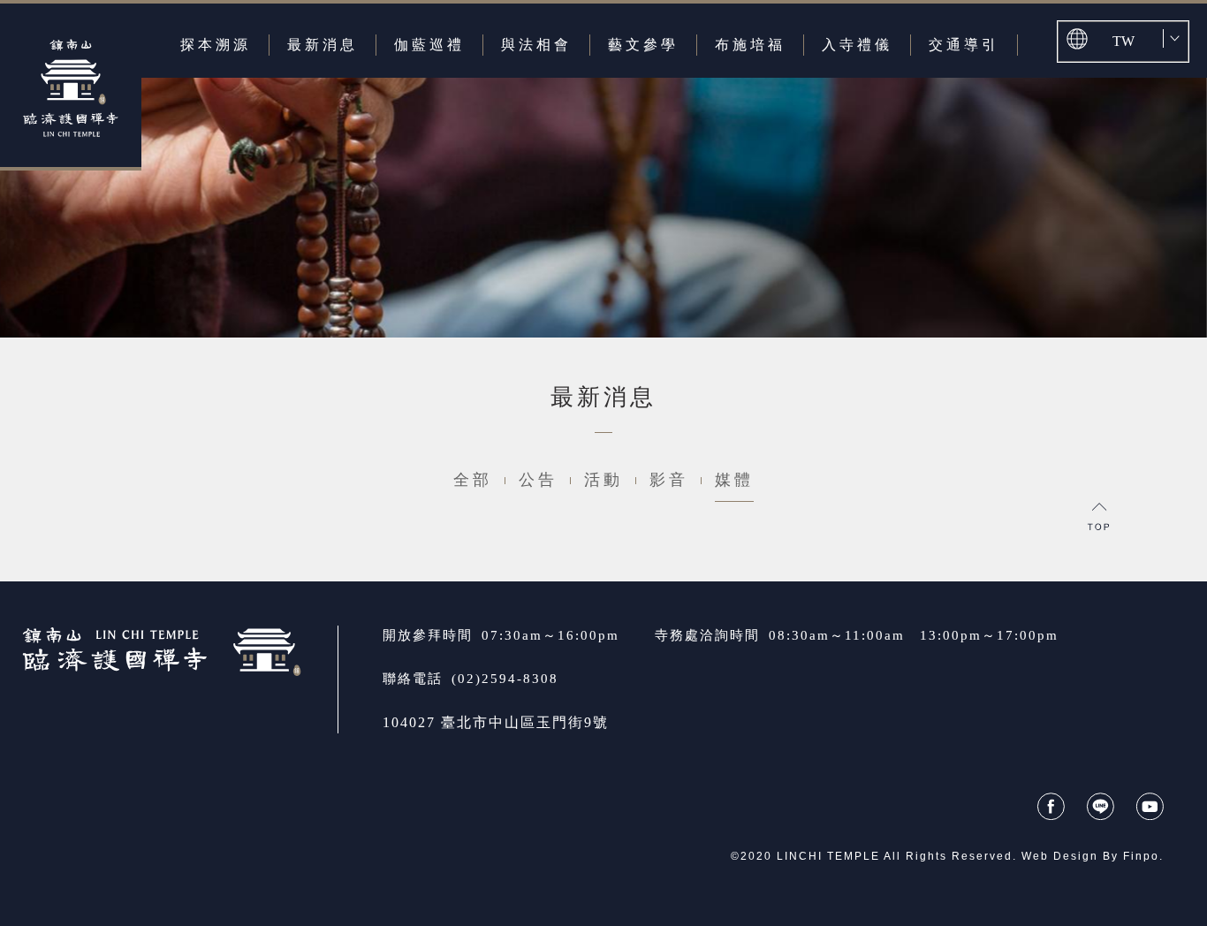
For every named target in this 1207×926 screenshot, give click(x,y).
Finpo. (1143, 856)
